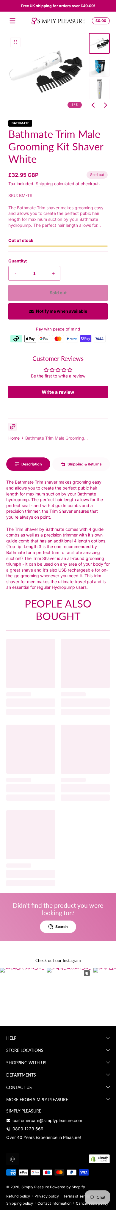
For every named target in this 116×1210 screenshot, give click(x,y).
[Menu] (12, 21)
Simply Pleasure (35, 1187)
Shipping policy (19, 1203)
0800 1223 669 (27, 1128)
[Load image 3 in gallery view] (99, 89)
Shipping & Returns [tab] (85, 464)
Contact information (54, 1203)
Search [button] (61, 926)
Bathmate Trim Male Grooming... (56, 437)
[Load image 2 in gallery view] (99, 66)
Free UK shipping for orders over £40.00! (58, 6)
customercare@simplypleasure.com (47, 1120)
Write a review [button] (58, 392)
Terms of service (77, 1196)
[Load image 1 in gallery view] (99, 43)
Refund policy (18, 1196)
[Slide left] (93, 105)
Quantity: (17, 260)
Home (14, 437)
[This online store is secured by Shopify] (99, 1158)
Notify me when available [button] (61, 311)
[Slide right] (105, 105)
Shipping (44, 183)
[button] (100, 20)
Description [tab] (31, 464)
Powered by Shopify (67, 1187)
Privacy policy (47, 1196)
